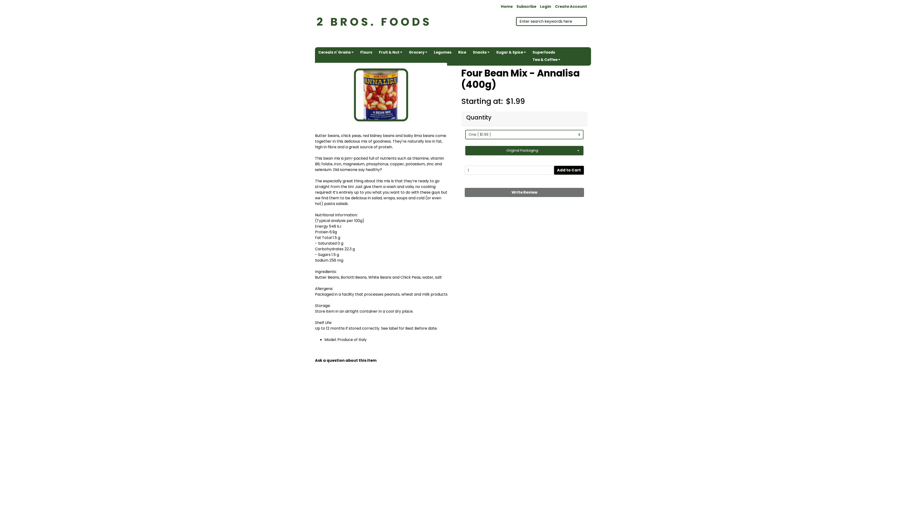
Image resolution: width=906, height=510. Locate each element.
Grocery (417, 52)
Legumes (443, 52)
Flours (366, 52)
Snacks (480, 52)
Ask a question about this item (346, 360)
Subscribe (526, 6)
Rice (462, 52)
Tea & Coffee (545, 59)
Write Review (524, 192)
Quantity (478, 117)
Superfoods (544, 52)
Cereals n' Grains (335, 52)
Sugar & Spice (510, 52)
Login (545, 6)
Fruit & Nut (389, 52)
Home (507, 6)
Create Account (571, 6)
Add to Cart (569, 170)
